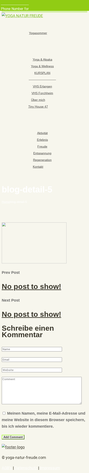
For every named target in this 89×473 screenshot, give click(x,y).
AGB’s (7, 468)
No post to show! (31, 286)
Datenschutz (26, 468)
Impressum (50, 468)
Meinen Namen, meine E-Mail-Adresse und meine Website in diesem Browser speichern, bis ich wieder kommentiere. (43, 420)
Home (6, 202)
